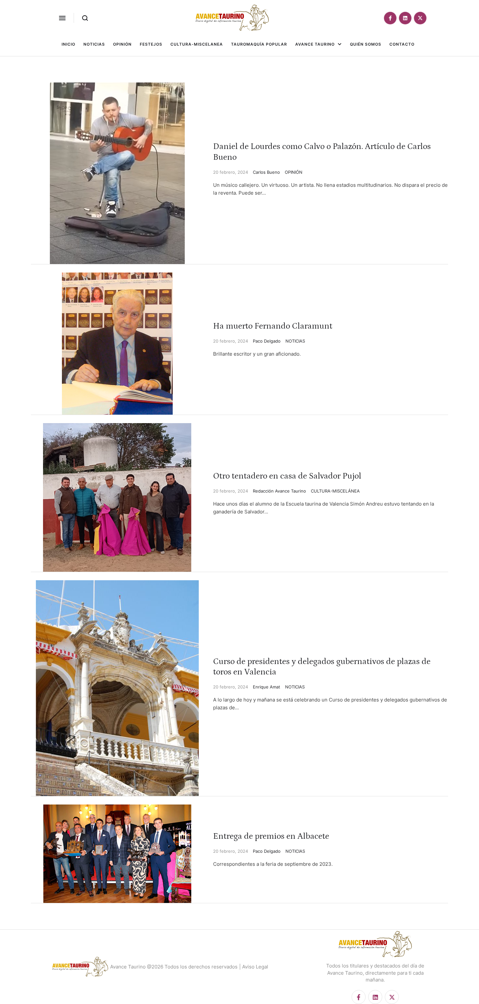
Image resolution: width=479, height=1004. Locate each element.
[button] (62, 18)
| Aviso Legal (253, 967)
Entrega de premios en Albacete (271, 836)
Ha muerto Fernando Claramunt (272, 326)
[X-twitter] (420, 18)
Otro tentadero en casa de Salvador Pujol (287, 476)
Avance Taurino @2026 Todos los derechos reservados (174, 967)
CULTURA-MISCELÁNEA (335, 491)
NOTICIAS (295, 341)
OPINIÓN (293, 172)
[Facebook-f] (390, 18)
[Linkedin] (405, 18)
